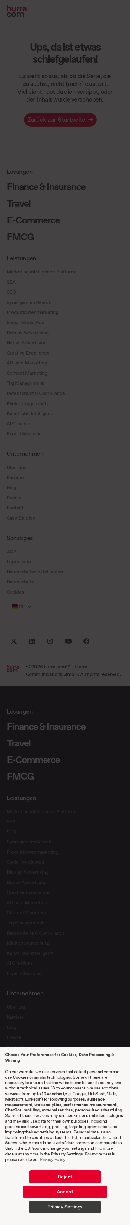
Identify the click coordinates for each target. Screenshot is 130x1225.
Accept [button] (65, 1191)
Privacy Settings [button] (65, 1206)
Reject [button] (65, 1176)
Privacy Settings (67, 1154)
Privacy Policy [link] (52, 1159)
